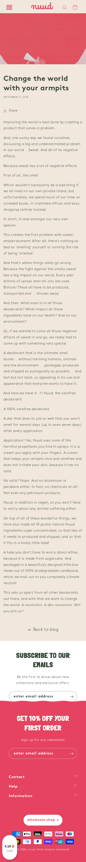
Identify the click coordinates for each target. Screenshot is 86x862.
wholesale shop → (43, 820)
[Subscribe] (72, 696)
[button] (9, 7)
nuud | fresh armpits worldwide (48, 849)
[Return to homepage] (42, 7)
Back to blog (46, 630)
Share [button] (13, 110)
